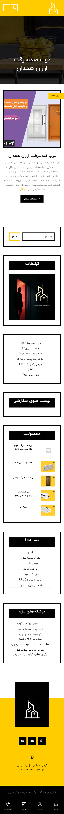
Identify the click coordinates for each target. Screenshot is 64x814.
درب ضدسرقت (32, 343)
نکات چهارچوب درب (32, 359)
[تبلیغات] (32, 297)
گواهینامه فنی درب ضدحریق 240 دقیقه (30, 637)
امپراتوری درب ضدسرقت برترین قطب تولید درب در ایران (30, 652)
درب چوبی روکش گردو (30, 623)
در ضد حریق (33, 348)
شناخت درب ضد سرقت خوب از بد (30, 644)
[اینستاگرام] (42, 741)
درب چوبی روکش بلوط (30, 629)
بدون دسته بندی (32, 354)
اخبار (31, 369)
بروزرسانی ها (31, 375)
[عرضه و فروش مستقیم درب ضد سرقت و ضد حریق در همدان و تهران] (53, 8)
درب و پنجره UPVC (30, 364)
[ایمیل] (32, 741)
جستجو (14, 236)
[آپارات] (22, 741)
